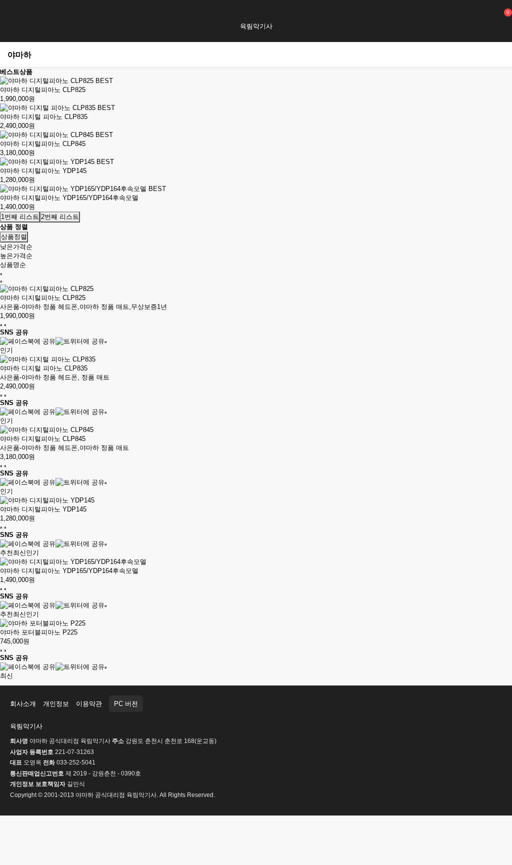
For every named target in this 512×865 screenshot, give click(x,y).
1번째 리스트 (20, 216)
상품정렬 (14, 236)
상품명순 (13, 264)
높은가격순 (16, 256)
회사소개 (23, 703)
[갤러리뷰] (1, 281)
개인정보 (56, 703)
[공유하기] (5, 325)
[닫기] (105, 342)
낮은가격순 (16, 246)
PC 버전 (126, 704)
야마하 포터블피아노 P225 (39, 632)
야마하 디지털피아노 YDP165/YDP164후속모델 (69, 198)
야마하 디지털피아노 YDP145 (43, 170)
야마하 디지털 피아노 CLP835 (44, 116)
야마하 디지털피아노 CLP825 (43, 90)
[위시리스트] (1, 325)
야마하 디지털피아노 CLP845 (43, 144)
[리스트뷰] (1, 274)
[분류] (12, 14)
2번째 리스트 (60, 216)
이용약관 (89, 703)
